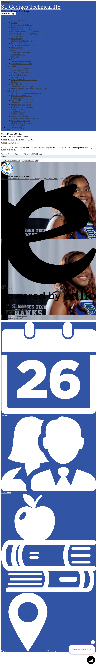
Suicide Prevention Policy (16, 305)
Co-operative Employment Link (18, 316)
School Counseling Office (21, 95)
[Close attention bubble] (93, 643)
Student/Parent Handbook (21, 41)
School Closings (17, 36)
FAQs (13, 59)
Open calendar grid (30, 161)
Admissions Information (20, 52)
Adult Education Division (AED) (24, 118)
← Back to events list (11, 161)
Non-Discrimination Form (21, 64)
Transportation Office (19, 116)
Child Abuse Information (16, 310)
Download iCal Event (33, 154)
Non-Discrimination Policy (17, 314)
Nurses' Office (17, 98)
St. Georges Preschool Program (23, 45)
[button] (8, 18)
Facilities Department (19, 43)
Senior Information (18, 109)
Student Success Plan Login (22, 86)
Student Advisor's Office (21, 105)
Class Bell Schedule (19, 75)
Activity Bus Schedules (20, 68)
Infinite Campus (17, 77)
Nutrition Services (18, 111)
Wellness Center (17, 114)
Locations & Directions (20, 27)
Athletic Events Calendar (21, 70)
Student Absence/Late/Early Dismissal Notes (29, 89)
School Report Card (14, 319)
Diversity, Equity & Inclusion (22, 25)
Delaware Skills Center (20, 121)
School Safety (16, 38)
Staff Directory (17, 48)
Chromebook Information (21, 73)
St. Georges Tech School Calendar (25, 32)
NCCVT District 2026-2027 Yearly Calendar (29, 34)
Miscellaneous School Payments (24, 80)
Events (3, 156)
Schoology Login (18, 84)
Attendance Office (18, 20)
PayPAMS (15, 82)
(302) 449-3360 (51, 179)
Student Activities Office (21, 102)
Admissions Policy (18, 54)
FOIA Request (12, 312)
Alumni (14, 23)
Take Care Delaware (19, 125)
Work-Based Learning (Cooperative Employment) (31, 93)
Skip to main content (9, 2)
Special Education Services (22, 100)
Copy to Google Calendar (11, 154)
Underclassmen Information (22, 107)
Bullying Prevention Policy (17, 307)
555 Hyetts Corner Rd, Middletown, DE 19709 (20, 179)
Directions (51, 651)
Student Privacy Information (22, 123)
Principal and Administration (22, 29)
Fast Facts (15, 57)
